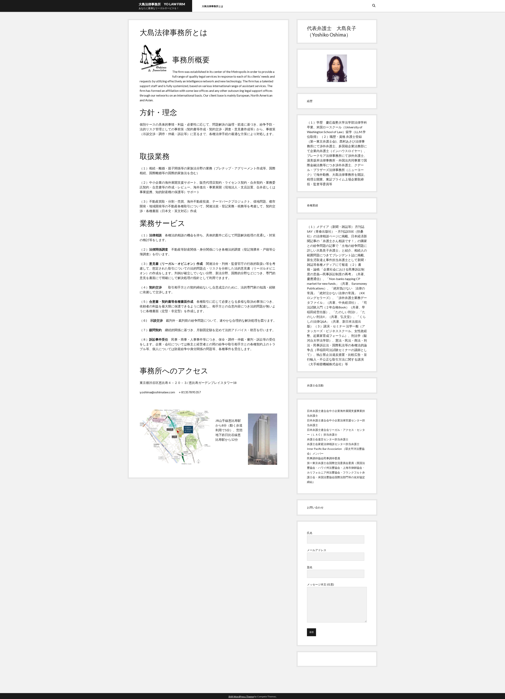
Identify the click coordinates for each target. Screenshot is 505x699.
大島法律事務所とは (213, 6)
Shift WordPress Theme (241, 696)
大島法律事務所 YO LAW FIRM (162, 4)
